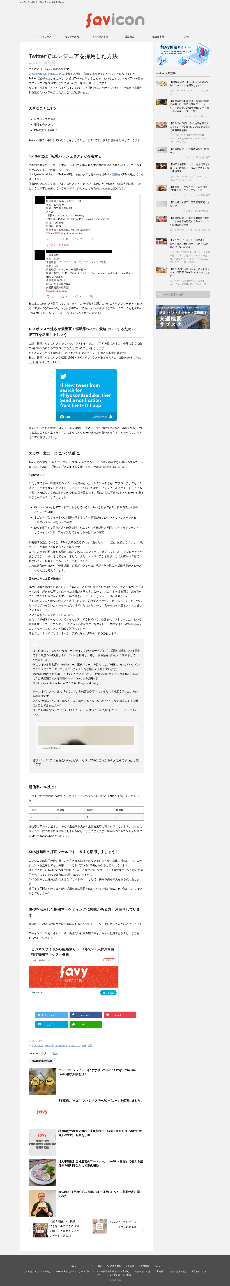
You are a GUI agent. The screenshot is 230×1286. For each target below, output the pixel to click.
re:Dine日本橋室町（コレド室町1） (113, 1271)
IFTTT (32, 362)
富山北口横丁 (203, 157)
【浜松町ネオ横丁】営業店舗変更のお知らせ (190, 204)
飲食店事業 (158, 36)
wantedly (49, 1045)
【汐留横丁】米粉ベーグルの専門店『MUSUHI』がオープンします (188, 188)
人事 (84, 1045)
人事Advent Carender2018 (44, 73)
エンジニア (74, 1045)
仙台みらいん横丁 (143, 1271)
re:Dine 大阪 (182, 255)
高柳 (115, 174)
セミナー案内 (72, 36)
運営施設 (129, 36)
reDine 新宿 (180, 258)
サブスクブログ (184, 179)
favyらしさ (37, 1045)
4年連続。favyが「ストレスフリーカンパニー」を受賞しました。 (100, 1100)
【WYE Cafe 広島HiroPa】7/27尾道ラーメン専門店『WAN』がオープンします (190, 272)
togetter (103, 188)
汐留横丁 (205, 195)
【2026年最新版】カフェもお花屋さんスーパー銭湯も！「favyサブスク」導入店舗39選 (190, 168)
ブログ (186, 36)
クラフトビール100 (197, 258)
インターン (61, 1045)
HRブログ (37, 1041)
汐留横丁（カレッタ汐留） (38, 1271)
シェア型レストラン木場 (119, 1275)
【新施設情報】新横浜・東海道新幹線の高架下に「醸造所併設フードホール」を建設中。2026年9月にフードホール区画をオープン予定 (190, 106)
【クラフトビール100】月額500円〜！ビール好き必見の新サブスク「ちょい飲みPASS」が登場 (190, 243)
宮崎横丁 (161, 1271)
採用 (90, 1045)
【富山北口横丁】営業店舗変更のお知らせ (190, 150)
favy (55, 1053)
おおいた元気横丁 (178, 1271)
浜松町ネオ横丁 (202, 211)
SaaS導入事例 (100, 36)
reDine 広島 (187, 90)
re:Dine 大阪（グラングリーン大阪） (73, 1271)
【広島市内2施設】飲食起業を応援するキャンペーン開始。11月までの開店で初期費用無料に (190, 127)
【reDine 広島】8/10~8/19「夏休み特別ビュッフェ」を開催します (189, 84)
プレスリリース (43, 36)
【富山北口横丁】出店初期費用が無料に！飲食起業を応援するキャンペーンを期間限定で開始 (190, 221)
